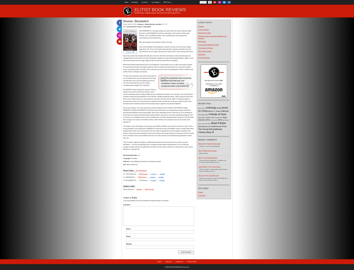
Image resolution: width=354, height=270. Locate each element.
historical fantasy (218, 117)
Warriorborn (202, 41)
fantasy (207, 114)
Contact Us (179, 261)
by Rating (134, 2)
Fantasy (139, 26)
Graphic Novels (210, 117)
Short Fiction (218, 123)
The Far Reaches (204, 58)
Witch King (201, 54)
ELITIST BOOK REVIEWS (160, 10)
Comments (201, 195)
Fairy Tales (201, 114)
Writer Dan (201, 144)
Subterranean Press (219, 126)
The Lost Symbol (214, 167)
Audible (162, 174)
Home (126, 2)
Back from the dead (204, 33)
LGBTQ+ (207, 120)
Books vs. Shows (214, 111)
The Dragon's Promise (205, 48)
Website (139, 189)
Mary (200, 158)
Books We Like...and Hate (153, 24)
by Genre (145, 2)
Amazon (129, 52)
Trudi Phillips (202, 167)
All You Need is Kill (212, 175)
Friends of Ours (217, 114)
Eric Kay (201, 175)
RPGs (220, 120)
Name (128, 229)
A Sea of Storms (203, 30)
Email (128, 236)
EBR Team (167, 2)
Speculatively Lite (204, 126)
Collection (225, 111)
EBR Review (143, 174)
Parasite (201, 26)
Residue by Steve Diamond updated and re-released (212, 37)
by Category (156, 2)
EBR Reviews (149, 189)
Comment (127, 205)
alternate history (201, 108)
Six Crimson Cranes (204, 51)
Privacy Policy (192, 261)
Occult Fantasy (214, 120)
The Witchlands (141, 171)
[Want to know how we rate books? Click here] (167, 24)
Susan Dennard (132, 26)
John (200, 151)
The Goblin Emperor (210, 158)
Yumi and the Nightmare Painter (208, 45)
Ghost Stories (202, 117)
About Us (169, 261)
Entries (200, 192)
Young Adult (147, 26)
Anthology (211, 107)
